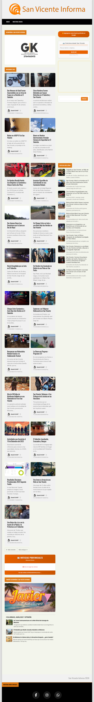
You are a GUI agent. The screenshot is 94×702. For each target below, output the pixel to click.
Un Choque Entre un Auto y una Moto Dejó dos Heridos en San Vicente (42, 225)
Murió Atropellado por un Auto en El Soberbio (17, 267)
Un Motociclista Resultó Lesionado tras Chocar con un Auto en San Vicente (77, 271)
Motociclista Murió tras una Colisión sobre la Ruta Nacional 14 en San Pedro (77, 215)
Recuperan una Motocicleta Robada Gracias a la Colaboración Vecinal (16, 353)
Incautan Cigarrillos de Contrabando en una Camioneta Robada (40, 182)
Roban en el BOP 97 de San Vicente (16, 136)
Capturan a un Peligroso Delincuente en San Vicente (42, 309)
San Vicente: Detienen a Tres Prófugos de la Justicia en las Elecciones (42, 396)
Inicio (8, 22)
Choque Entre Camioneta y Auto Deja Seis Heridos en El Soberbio (16, 310)
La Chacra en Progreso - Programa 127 (40, 352)
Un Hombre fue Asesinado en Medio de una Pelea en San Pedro (42, 268)
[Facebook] (36, 695)
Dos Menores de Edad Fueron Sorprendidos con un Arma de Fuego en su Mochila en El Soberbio (16, 93)
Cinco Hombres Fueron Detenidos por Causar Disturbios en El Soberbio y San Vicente (41, 93)
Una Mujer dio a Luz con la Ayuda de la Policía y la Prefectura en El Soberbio (15, 524)
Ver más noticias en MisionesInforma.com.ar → (30, 572)
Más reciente (12, 549)
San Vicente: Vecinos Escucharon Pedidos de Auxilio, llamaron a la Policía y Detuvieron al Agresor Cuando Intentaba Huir (76, 259)
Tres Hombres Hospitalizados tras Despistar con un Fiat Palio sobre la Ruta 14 (77, 193)
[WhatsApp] (58, 695)
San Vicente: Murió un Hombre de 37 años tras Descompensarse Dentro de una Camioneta (77, 182)
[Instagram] (47, 695)
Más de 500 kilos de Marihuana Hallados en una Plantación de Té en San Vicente (16, 397)
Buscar (84, 99)
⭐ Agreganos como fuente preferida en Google (73, 34)
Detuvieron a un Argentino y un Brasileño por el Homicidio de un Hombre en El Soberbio (76, 226)
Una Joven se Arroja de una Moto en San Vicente (41, 480)
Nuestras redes (18, 22)
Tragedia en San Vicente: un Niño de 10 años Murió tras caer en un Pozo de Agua (77, 171)
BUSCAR (73, 52)
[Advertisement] (18, 659)
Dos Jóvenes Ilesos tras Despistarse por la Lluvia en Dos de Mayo (16, 225)
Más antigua (22, 549)
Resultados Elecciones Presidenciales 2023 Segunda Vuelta (16, 481)
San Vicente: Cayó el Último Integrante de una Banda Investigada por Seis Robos (77, 237)
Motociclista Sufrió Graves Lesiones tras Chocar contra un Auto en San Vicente (77, 204)
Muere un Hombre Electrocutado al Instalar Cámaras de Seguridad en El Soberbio (42, 138)
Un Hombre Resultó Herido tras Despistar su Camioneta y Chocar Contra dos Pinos (16, 182)
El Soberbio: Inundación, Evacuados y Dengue (41, 440)
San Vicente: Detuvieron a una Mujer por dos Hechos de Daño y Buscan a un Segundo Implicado (77, 248)
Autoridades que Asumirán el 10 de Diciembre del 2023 (16, 440)
